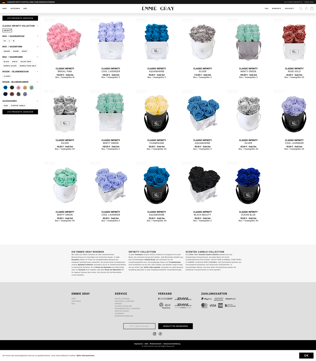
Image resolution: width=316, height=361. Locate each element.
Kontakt (118, 304)
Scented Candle (18, 106)
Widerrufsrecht (156, 344)
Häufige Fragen (122, 311)
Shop (74, 299)
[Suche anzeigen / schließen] (300, 8)
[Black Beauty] (12, 87)
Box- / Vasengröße (13, 36)
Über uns (309, 2)
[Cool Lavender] (25, 94)
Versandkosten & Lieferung (127, 308)
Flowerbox (139, 254)
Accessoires (9, 101)
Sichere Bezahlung (123, 306)
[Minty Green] (32, 87)
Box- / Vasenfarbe (12, 57)
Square (7, 51)
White (14, 62)
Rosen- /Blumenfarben (15, 82)
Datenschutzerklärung (172, 344)
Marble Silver (10, 66)
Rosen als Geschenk (103, 267)
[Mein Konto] (306, 8)
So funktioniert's (293, 2)
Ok (306, 355)
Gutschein (76, 301)
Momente (276, 8)
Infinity (7, 30)
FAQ (266, 8)
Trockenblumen (175, 262)
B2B (73, 304)
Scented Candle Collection (209, 254)
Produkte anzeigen (20, 18)
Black (6, 62)
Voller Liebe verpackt (152, 267)
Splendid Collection (85, 265)
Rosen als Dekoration (113, 270)
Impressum (138, 344)
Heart (24, 51)
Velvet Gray (25, 62)
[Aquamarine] (5, 87)
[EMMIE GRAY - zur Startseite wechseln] (158, 8)
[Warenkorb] (312, 8)
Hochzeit (289, 8)
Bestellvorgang (122, 299)
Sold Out (65, 82)
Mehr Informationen (86, 355)
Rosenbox (75, 260)
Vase (6, 106)
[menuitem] (4, 2)
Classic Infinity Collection (18, 26)
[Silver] (18, 94)
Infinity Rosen (149, 260)
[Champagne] (25, 87)
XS (5, 41)
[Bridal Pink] (18, 87)
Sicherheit (119, 313)
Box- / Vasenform (12, 46)
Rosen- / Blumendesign (15, 71)
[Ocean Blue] (5, 94)
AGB (146, 344)
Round (16, 51)
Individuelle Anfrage (124, 301)
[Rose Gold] (12, 94)
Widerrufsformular (124, 316)
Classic (7, 76)
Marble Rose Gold (28, 66)
